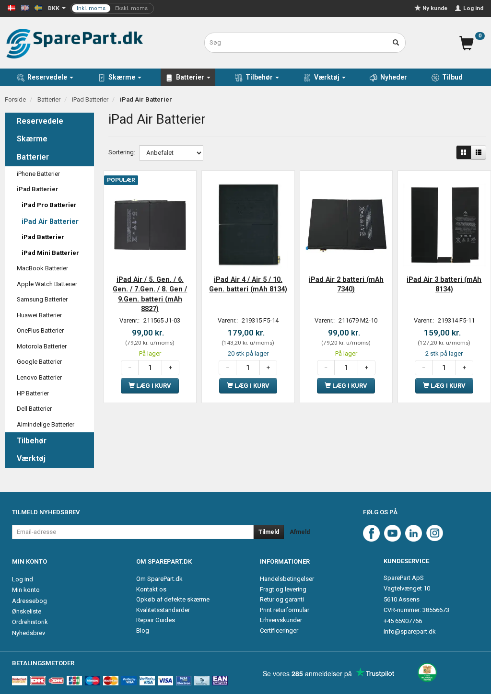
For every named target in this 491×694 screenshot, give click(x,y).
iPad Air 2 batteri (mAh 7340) (346, 284)
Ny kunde (434, 8)
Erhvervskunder (281, 620)
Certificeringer (279, 630)
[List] (478, 152)
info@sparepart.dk (410, 631)
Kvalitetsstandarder (163, 609)
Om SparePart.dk (159, 578)
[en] (25, 7)
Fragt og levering (283, 589)
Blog (142, 630)
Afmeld (300, 532)
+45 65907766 (403, 621)
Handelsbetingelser (287, 578)
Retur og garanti (282, 599)
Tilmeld (268, 532)
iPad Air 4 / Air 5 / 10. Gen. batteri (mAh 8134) (248, 284)
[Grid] (463, 152)
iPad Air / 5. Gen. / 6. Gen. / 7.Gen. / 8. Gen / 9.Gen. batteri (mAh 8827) (150, 294)
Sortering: (121, 152)
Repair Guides (155, 620)
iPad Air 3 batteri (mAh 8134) (444, 284)
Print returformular (284, 609)
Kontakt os (151, 589)
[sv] (38, 7)
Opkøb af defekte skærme (173, 599)
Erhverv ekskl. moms (112, 8)
